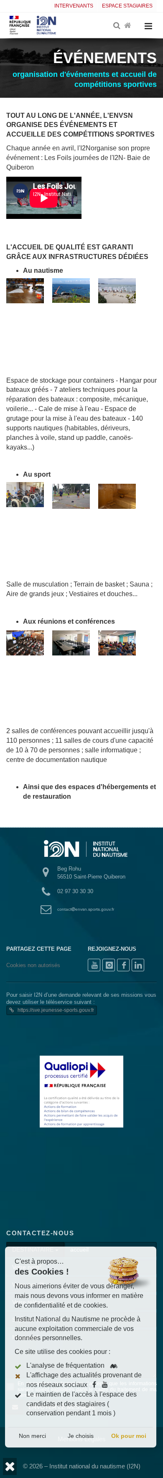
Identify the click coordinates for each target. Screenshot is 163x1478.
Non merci (32, 1435)
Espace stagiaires (127, 6)
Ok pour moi (128, 1435)
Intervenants (73, 6)
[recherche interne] (117, 26)
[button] (10, 1466)
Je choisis (81, 1435)
